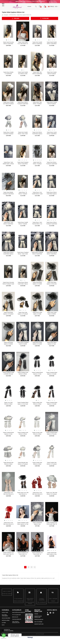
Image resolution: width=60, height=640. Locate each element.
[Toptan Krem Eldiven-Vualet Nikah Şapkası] (37, 121)
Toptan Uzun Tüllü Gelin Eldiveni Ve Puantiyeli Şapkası (51, 493)
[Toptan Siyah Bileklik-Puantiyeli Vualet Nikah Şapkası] (8, 181)
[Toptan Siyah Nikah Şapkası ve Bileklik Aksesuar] (8, 331)
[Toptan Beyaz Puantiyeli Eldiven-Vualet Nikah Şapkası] (37, 241)
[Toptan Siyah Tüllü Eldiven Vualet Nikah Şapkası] (37, 61)
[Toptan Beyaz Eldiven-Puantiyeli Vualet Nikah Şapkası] (22, 91)
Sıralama (16, 18)
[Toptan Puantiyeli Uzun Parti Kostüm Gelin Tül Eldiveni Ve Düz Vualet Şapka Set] (51, 511)
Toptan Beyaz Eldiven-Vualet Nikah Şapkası (51, 193)
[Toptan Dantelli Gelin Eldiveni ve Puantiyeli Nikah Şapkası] (51, 451)
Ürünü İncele (10, 38)
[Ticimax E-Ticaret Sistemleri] (30, 637)
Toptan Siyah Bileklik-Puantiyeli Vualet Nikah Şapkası (8, 193)
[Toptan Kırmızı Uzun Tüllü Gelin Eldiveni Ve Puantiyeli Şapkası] (8, 511)
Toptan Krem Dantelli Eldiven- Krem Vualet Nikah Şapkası (23, 133)
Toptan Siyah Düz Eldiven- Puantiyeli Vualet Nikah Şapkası (37, 163)
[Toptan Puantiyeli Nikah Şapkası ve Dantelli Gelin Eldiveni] (51, 361)
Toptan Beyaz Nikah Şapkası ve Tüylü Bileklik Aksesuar (51, 343)
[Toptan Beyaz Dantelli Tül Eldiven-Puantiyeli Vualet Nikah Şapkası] (8, 121)
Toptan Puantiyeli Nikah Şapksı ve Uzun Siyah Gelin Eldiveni (22, 403)
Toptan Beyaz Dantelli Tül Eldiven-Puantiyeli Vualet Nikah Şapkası (8, 133)
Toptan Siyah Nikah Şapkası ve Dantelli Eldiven (37, 283)
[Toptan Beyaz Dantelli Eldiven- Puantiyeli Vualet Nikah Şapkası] (22, 211)
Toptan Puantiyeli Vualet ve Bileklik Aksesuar (8, 373)
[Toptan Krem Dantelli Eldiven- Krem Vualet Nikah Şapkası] (22, 121)
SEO (37, 634)
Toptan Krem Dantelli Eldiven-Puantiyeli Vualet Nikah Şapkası (52, 73)
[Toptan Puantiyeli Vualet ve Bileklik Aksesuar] (8, 361)
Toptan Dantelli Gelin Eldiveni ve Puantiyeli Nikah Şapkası (52, 463)
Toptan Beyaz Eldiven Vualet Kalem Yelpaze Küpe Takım (23, 283)
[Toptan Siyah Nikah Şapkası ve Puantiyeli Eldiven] (8, 301)
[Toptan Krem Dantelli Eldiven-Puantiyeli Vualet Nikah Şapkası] (51, 61)
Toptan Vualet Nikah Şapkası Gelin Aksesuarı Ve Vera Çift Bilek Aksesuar (37, 523)
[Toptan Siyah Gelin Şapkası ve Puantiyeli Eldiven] (22, 301)
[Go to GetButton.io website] (3, 638)
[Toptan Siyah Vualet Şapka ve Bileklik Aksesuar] (51, 301)
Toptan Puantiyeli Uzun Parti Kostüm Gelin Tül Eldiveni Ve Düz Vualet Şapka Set (51, 523)
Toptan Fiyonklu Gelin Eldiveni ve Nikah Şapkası (37, 433)
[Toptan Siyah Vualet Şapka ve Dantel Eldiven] (37, 301)
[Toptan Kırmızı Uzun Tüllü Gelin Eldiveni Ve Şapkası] (37, 481)
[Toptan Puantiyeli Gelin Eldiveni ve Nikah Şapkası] (22, 361)
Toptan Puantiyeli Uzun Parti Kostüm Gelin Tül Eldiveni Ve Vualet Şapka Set (8, 553)
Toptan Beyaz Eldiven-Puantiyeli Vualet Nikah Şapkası (23, 103)
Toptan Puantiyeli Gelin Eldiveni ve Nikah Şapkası (23, 373)
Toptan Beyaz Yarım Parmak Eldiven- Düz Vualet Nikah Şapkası (37, 223)
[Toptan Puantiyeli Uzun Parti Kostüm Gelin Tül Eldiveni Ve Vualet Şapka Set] (8, 541)
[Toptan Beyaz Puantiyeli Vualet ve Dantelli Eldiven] (22, 331)
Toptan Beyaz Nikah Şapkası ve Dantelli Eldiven (37, 343)
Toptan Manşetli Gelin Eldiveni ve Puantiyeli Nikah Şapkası (23, 463)
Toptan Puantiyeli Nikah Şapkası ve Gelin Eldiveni (37, 373)
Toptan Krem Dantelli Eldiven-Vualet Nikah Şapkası (37, 43)
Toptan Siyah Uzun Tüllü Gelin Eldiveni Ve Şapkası (22, 493)
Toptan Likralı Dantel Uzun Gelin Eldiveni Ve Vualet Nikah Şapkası (23, 43)
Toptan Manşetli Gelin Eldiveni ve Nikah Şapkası (8, 463)
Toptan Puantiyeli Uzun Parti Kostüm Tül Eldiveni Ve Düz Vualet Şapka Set (23, 553)
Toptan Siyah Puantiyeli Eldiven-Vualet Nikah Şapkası (22, 163)
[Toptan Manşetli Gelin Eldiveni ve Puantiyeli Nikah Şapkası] (22, 451)
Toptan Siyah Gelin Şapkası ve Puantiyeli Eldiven (23, 313)
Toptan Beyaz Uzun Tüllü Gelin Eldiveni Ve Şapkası (8, 493)
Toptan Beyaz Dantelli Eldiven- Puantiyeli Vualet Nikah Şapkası (23, 223)
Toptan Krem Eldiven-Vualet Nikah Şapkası (37, 133)
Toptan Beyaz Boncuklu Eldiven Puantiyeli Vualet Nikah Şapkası (8, 283)
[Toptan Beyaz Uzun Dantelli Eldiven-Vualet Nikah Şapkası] (37, 181)
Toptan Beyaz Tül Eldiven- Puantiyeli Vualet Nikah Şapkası (23, 193)
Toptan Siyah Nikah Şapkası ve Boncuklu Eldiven (52, 283)
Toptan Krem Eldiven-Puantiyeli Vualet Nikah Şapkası (51, 163)
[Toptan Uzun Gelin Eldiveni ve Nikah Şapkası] (8, 391)
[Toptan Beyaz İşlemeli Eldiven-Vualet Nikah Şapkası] (51, 241)
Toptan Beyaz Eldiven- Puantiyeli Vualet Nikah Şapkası (51, 223)
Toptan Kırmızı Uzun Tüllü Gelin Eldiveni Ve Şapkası (37, 493)
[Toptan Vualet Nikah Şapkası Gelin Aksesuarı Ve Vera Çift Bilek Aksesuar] (37, 511)
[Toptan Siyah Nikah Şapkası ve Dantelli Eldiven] (37, 271)
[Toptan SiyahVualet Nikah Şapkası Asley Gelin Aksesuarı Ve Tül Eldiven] (51, 541)
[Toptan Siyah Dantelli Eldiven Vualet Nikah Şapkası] (51, 31)
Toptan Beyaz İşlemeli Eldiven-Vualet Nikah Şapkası (52, 253)
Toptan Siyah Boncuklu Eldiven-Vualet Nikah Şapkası (8, 43)
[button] (6, 40)
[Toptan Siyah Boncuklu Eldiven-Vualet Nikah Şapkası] (8, 31)
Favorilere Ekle (6, 38)
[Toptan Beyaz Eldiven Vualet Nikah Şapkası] (8, 241)
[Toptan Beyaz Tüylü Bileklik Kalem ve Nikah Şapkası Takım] (8, 151)
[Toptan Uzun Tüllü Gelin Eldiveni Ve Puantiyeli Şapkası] (51, 481)
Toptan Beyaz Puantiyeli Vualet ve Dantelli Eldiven (22, 343)
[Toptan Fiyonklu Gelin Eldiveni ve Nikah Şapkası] (37, 421)
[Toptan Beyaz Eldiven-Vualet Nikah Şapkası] (51, 181)
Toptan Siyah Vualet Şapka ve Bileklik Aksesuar (51, 313)
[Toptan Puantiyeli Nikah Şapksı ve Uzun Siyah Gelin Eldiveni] (22, 391)
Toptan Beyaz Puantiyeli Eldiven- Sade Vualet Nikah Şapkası (22, 253)
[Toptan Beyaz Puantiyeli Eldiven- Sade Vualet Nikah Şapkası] (22, 241)
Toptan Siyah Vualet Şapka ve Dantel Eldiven (37, 313)
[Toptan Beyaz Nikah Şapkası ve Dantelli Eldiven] (37, 331)
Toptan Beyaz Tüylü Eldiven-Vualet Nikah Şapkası (8, 223)
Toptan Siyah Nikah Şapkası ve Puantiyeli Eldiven (8, 313)
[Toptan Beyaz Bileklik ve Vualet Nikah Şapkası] (8, 61)
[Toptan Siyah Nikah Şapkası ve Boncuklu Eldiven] (51, 271)
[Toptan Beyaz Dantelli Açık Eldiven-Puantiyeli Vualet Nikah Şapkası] (8, 91)
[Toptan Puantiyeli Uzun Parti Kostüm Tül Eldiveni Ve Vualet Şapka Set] (37, 541)
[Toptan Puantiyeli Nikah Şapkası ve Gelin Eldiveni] (37, 361)
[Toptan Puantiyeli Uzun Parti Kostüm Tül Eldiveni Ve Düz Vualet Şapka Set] (22, 541)
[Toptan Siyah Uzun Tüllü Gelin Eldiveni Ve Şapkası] (22, 481)
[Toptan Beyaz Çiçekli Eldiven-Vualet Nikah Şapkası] (51, 121)
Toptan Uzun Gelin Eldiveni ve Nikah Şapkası (8, 403)
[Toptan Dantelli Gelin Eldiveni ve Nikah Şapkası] (37, 391)
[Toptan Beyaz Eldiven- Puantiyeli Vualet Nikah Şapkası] (51, 211)
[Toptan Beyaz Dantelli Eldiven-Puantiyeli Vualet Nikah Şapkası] (51, 91)
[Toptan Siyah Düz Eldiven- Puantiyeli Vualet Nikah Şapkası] (37, 151)
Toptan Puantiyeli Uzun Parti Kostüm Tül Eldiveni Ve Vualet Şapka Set (37, 553)
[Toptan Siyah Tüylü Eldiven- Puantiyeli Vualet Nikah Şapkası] (37, 91)
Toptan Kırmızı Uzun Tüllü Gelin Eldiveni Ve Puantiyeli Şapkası (8, 523)
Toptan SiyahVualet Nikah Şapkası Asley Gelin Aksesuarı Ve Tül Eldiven (51, 553)
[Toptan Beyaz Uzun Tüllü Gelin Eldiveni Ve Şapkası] (8, 481)
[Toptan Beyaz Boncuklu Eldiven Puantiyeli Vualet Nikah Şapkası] (8, 271)
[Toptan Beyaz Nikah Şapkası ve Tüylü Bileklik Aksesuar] (51, 331)
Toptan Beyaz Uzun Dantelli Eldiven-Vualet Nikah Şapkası (37, 193)
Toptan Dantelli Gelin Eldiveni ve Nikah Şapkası (37, 403)
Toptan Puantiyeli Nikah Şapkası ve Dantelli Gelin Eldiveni (51, 373)
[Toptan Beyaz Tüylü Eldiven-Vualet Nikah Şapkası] (8, 211)
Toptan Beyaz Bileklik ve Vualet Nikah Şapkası (8, 73)
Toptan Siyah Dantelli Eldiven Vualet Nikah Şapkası (52, 43)
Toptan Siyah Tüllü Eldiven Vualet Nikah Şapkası (37, 73)
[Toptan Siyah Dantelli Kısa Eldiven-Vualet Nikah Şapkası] (22, 61)
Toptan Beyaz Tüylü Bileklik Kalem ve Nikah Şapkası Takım (8, 163)
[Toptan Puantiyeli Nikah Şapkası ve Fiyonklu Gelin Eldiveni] (51, 421)
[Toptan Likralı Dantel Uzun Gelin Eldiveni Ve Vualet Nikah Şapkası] (22, 31)
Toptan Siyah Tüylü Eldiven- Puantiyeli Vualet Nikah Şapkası (37, 103)
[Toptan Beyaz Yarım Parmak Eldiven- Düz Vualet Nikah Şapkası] (37, 211)
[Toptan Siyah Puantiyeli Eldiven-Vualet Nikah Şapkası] (22, 151)
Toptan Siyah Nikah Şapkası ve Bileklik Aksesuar (8, 343)
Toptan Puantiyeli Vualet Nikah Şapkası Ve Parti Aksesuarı (22, 523)
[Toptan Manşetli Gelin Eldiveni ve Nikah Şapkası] (8, 451)
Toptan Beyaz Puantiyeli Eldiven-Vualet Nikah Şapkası (37, 253)
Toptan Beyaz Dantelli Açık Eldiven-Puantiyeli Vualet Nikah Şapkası (8, 103)
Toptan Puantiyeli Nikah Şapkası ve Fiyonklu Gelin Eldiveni (51, 433)
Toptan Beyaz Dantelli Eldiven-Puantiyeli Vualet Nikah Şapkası (52, 103)
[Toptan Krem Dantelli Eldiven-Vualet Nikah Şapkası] (37, 31)
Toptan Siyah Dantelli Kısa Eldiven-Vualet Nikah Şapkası (23, 73)
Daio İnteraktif (41, 634)
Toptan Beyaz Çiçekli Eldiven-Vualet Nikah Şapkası (52, 133)
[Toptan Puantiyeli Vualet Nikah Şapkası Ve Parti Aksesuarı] (22, 511)
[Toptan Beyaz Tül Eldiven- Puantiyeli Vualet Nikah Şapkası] (22, 181)
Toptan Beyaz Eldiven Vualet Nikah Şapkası (8, 253)
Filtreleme (45, 18)
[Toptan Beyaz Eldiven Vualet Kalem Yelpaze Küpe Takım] (22, 271)
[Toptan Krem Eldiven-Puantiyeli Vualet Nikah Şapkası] (51, 151)
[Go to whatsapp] (4, 635)
